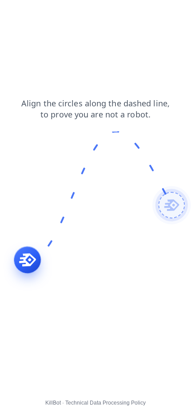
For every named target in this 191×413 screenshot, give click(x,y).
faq (45, 12)
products (18, 12)
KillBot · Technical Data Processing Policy (95, 403)
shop (68, 12)
